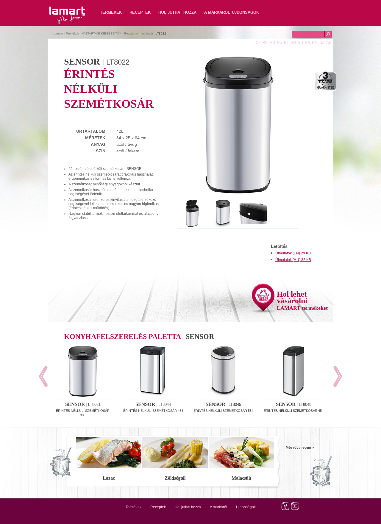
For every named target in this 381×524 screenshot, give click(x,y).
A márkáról (217, 12)
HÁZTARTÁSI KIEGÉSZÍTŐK (101, 33)
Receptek (140, 12)
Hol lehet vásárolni (302, 300)
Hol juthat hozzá (177, 12)
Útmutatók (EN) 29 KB (293, 253)
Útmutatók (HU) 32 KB (293, 260)
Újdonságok (245, 12)
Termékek (111, 12)
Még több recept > (300, 447)
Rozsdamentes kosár (138, 33)
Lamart (61, 10)
